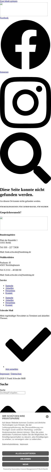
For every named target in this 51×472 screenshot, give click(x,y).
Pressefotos (10, 290)
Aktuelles (9, 288)
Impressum (4, 374)
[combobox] (12, 392)
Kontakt (8, 293)
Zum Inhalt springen (8, 1)
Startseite (9, 286)
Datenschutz (16, 374)
